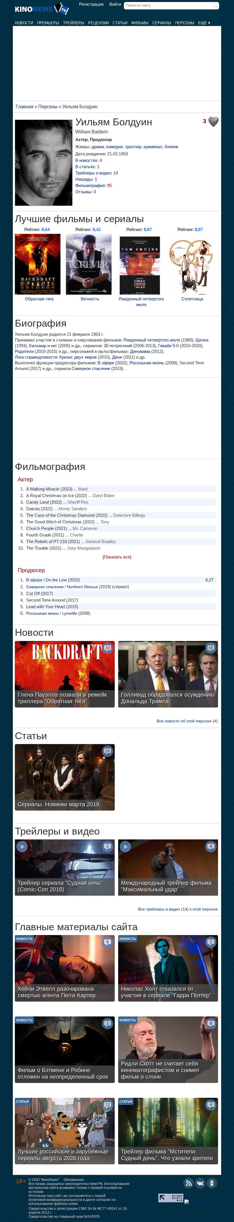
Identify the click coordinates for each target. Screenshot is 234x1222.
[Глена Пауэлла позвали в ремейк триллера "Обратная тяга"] (65, 675)
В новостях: (88, 160)
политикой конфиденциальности (55, 1200)
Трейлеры (73, 23)
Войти (115, 4)
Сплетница (192, 298)
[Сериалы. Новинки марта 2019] (65, 778)
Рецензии (98, 23)
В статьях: (87, 166)
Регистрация (91, 4)
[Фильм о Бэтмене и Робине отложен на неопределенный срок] (65, 1050)
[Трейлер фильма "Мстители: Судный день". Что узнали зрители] (168, 1132)
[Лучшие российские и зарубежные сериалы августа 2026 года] (65, 1132)
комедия (114, 146)
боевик (171, 146)
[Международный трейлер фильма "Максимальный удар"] (168, 868)
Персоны (184, 23)
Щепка (201, 339)
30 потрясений (118, 345)
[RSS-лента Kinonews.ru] (188, 1183)
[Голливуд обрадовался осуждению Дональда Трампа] (168, 675)
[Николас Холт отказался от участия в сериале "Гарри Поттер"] (168, 969)
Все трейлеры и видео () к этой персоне (178, 909)
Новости (24, 23)
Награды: (86, 179)
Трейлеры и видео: (96, 172)
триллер (133, 146)
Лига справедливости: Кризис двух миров (56, 357)
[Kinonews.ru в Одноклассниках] (212, 1183)
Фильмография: (93, 185)
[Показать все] (117, 556)
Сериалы (161, 23)
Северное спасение (91, 368)
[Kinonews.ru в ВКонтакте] (200, 1183)
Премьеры (48, 23)
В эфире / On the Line (46, 580)
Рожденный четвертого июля (141, 301)
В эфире (106, 362)
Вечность (90, 298)
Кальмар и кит (43, 345)
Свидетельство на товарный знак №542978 (64, 1217)
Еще (203, 23)
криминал (153, 146)
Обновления (74, 1180)
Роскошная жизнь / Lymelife (51, 613)
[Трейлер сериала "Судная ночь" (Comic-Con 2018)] (65, 868)
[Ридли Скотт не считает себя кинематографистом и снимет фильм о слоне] (168, 1050)
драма (98, 146)
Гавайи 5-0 (168, 345)
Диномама (140, 351)
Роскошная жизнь (147, 362)
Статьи (120, 23)
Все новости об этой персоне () (187, 721)
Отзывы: (85, 191)
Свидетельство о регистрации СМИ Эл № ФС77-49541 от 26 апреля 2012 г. (78, 1211)
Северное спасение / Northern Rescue (62, 586)
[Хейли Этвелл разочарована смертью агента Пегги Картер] (65, 969)
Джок (117, 357)
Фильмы (139, 23)
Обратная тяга (39, 298)
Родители (24, 351)
